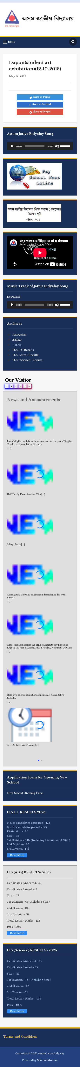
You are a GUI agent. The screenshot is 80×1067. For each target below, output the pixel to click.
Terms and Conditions (20, 1036)
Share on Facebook (42, 104)
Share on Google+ (42, 112)
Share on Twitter (41, 97)
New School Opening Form (25, 793)
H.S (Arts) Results (25, 355)
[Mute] (57, 146)
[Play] (12, 146)
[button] (38, 760)
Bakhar (17, 339)
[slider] (65, 145)
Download (13, 296)
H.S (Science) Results (27, 360)
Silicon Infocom (47, 1060)
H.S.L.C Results (23, 350)
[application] (40, 146)
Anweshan (19, 334)
